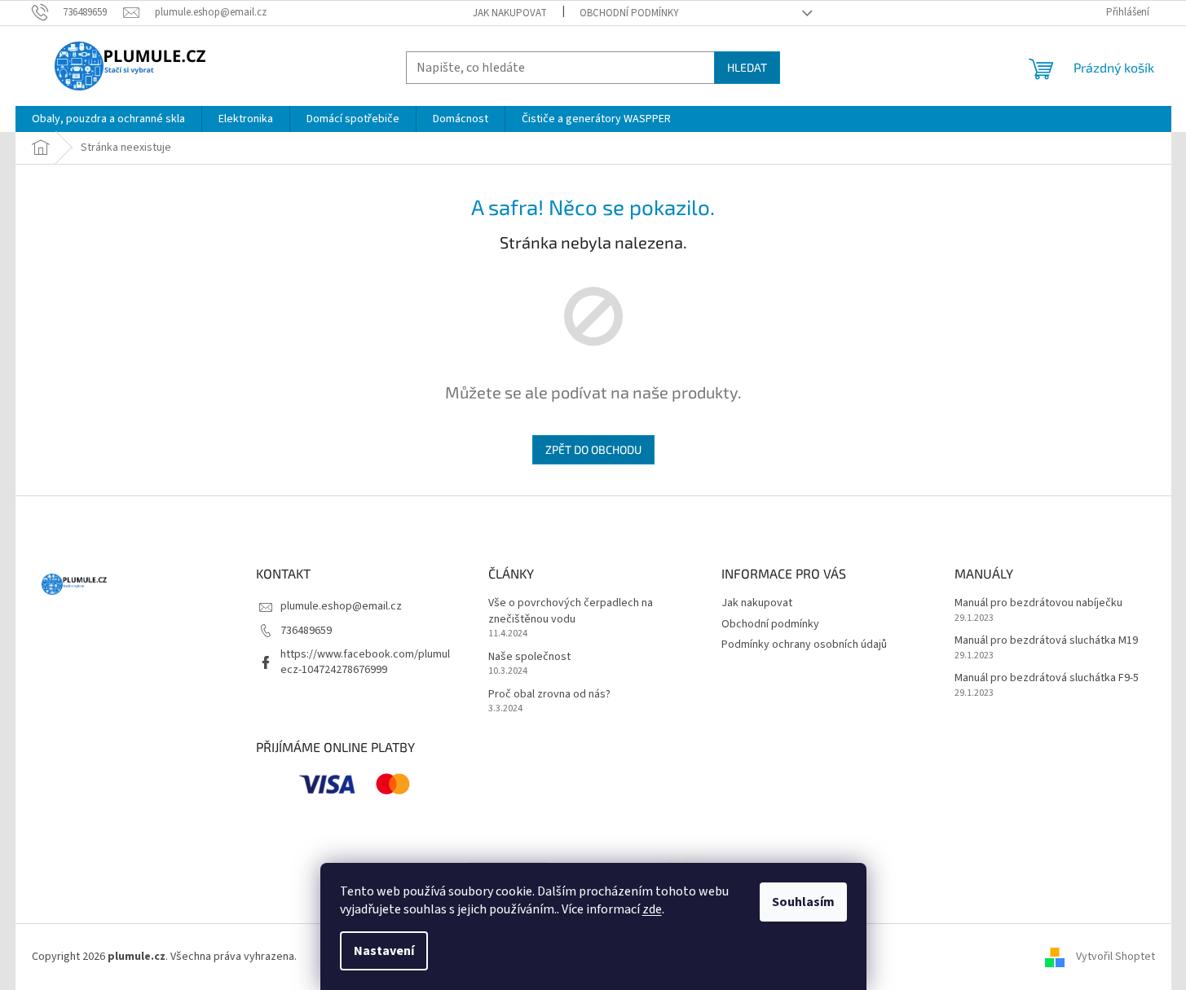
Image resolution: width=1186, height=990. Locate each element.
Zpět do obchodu (593, 449)
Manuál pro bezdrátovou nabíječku (1038, 603)
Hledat (747, 67)
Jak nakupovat (510, 13)
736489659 (306, 631)
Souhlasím (803, 902)
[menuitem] (108, 119)
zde (652, 909)
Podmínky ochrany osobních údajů (804, 644)
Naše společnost (529, 657)
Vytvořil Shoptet (1115, 956)
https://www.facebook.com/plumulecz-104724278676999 (365, 662)
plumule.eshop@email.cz (341, 606)
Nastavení (384, 951)
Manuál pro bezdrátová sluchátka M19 (1046, 641)
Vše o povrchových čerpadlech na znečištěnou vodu (570, 611)
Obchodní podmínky (629, 13)
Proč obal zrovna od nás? (549, 694)
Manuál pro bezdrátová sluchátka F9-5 (1047, 678)
